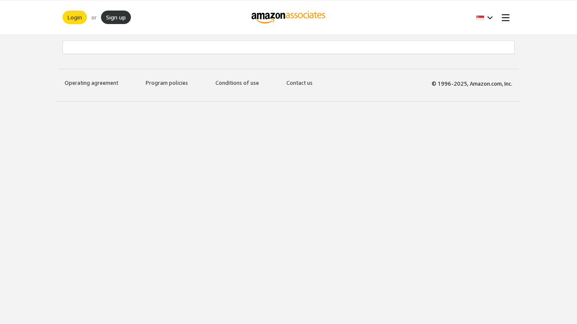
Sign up (116, 17)
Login (75, 17)
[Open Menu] (503, 17)
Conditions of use (237, 82)
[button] (484, 17)
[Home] (289, 17)
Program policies (167, 82)
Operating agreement (91, 82)
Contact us (299, 82)
